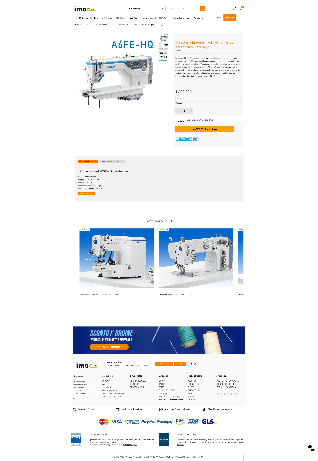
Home (77, 25)
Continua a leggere (86, 193)
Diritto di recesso (225, 384)
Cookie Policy (233, 394)
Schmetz (192, 396)
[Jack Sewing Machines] (208, 139)
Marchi (105, 384)
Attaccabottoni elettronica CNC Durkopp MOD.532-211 (101, 295)
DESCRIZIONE (85, 162)
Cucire (109, 18)
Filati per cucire (167, 390)
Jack (190, 393)
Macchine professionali (108, 25)
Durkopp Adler (195, 384)
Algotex (192, 381)
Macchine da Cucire (89, 25)
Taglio (166, 18)
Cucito (123, 18)
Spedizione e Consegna (112, 394)
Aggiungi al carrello (205, 129)
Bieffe (191, 387)
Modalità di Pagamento (112, 397)
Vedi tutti (192, 399)
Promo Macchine (90, 18)
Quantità (178, 103)
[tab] (88, 161)
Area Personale (138, 381)
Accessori (151, 18)
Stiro (136, 18)
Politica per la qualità (228, 381)
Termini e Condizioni (226, 387)
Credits (76, 399)
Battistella (193, 390)
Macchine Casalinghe (169, 396)
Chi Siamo (106, 387)
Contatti (105, 381)
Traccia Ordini (137, 387)
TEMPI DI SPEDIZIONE (110, 162)
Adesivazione (183, 18)
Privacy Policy (222, 394)
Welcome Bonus (109, 390)
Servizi (200, 18)
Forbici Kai (164, 393)
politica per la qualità (130, 445)
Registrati (135, 384)
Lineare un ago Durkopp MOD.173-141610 (175, 295)
